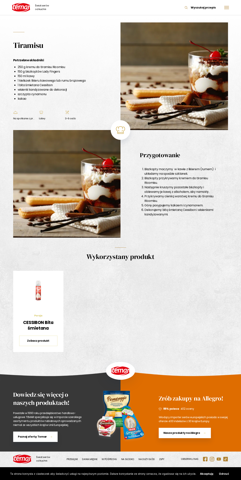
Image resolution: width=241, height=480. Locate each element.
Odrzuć (224, 473)
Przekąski (72, 459)
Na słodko (127, 459)
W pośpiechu (109, 459)
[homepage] (22, 459)
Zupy (161, 459)
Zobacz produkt (38, 341)
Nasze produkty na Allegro (181, 433)
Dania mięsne (89, 459)
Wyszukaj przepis (203, 7)
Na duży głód (147, 459)
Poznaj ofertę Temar (32, 437)
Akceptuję (206, 473)
